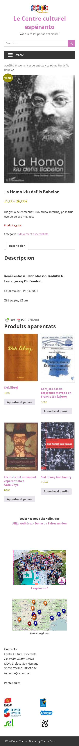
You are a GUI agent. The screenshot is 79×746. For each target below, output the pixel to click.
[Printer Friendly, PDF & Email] (22, 319)
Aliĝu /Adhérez (22, 523)
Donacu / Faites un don (51, 523)
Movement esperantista (29, 65)
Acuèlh (8, 65)
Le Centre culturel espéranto (39, 22)
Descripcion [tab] (17, 246)
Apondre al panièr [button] (19, 402)
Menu (20, 55)
